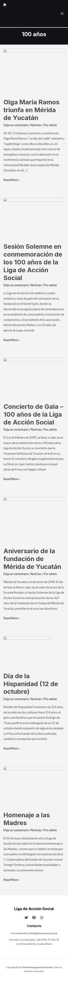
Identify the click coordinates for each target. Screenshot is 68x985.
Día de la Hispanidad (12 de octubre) (30, 684)
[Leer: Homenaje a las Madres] (34, 786)
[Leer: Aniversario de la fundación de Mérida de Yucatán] (34, 519)
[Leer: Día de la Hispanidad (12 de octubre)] (27, 651)
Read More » (11, 179)
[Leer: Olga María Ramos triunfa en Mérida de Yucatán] (34, 71)
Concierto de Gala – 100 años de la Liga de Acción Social (33, 414)
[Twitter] (26, 917)
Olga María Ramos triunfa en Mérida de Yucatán (31, 110)
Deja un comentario (16, 125)
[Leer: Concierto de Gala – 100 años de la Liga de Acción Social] (34, 377)
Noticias (36, 125)
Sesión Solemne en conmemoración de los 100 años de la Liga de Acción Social (32, 262)
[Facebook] (34, 917)
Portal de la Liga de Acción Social (37, 967)
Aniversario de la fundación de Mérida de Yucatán (32, 558)
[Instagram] (41, 917)
